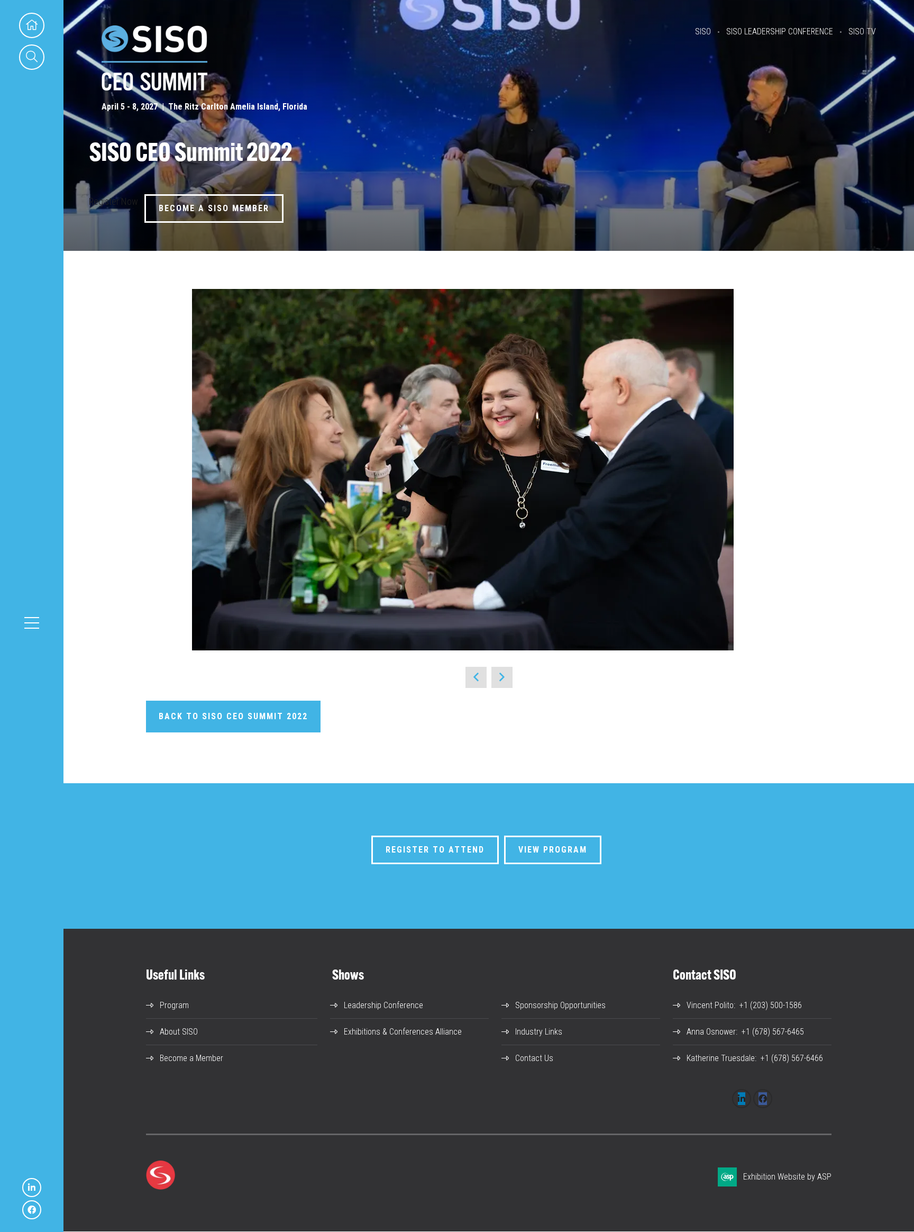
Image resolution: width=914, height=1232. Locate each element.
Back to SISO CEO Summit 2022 (233, 716)
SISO (703, 31)
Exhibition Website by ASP (787, 1177)
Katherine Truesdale (721, 1058)
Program (174, 1005)
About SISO (179, 1032)
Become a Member (191, 1058)
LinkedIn (31, 1187)
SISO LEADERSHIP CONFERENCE (779, 31)
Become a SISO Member (214, 208)
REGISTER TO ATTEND (435, 850)
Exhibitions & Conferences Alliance (403, 1032)
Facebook (31, 1209)
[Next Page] (502, 677)
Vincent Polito (710, 1005)
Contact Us (534, 1058)
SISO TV (862, 31)
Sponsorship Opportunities (560, 1005)
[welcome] (154, 87)
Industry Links (538, 1032)
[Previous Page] (476, 677)
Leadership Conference (383, 1005)
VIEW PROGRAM (552, 850)
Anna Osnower (711, 1032)
